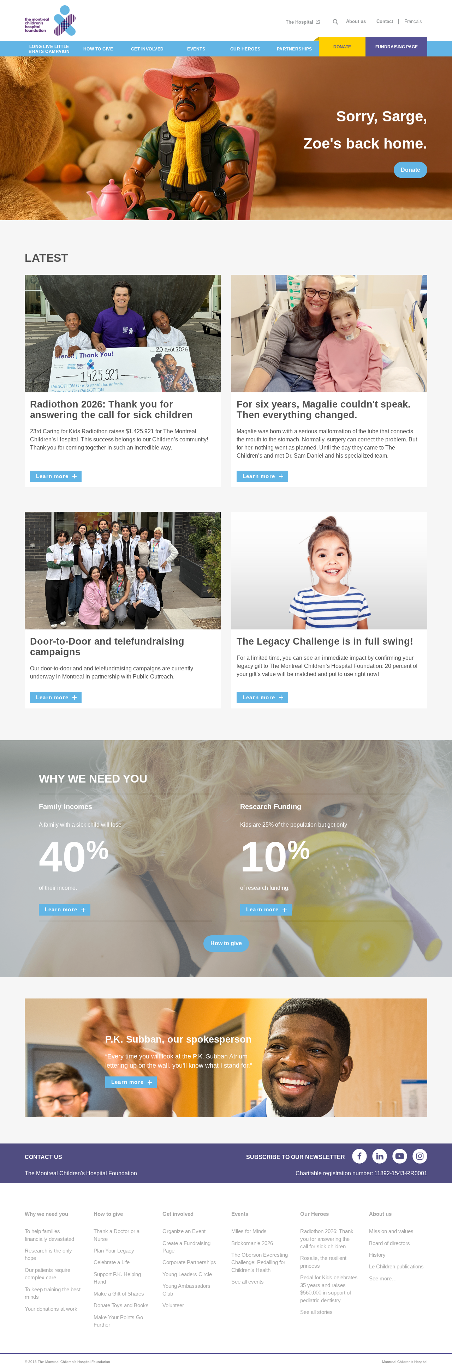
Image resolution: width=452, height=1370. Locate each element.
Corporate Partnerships (189, 1262)
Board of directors (389, 1243)
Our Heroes (314, 1214)
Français (413, 21)
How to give (226, 943)
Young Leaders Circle (187, 1274)
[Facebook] (359, 1156)
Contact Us (43, 1157)
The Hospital (300, 22)
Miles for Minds (249, 1231)
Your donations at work (51, 1309)
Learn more (52, 476)
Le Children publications (396, 1266)
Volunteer (173, 1305)
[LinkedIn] (379, 1156)
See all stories (316, 1312)
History (377, 1255)
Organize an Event (184, 1231)
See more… (383, 1278)
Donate (410, 170)
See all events (247, 1282)
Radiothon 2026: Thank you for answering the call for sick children (326, 1238)
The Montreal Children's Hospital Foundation (75, 20)
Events (239, 1214)
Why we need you (46, 1214)
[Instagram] (419, 1156)
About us (356, 21)
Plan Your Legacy (114, 1251)
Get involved (178, 1214)
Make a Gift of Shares (119, 1294)
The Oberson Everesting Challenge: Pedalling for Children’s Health (259, 1262)
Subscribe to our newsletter (295, 1157)
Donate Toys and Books (121, 1305)
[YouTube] (399, 1156)
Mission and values (391, 1231)
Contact (384, 21)
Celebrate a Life (112, 1262)
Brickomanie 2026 (252, 1243)
